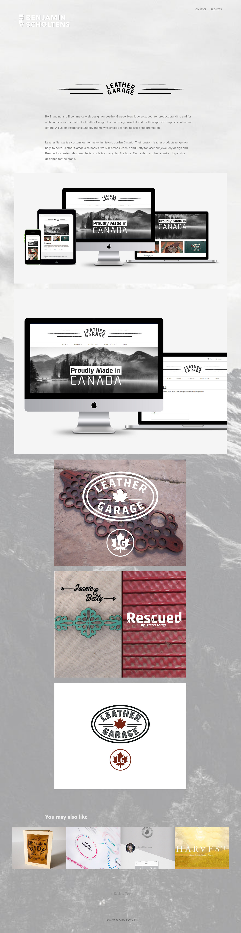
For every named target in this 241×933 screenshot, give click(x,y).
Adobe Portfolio (127, 920)
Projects (216, 9)
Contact (200, 9)
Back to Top (121, 894)
